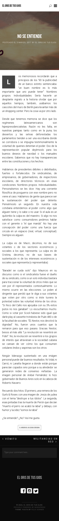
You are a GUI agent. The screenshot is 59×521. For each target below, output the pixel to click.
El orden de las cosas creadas (29, 427)
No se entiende (29, 36)
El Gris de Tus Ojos (11, 5)
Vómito (11, 439)
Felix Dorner (37, 510)
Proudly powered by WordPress (29, 507)
